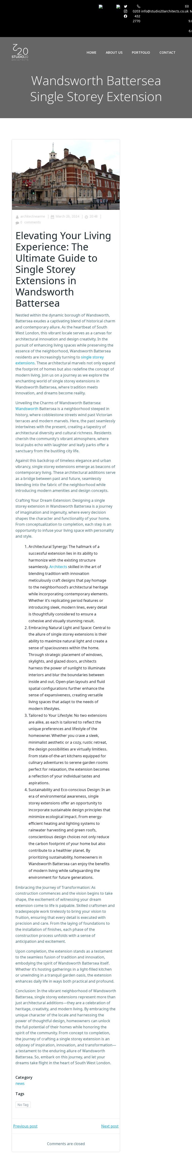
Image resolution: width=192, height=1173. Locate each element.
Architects (58, 566)
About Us (114, 52)
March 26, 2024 (67, 216)
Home (91, 52)
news (20, 1083)
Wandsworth (26, 408)
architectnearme (32, 216)
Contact (167, 52)
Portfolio (141, 52)
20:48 (93, 216)
